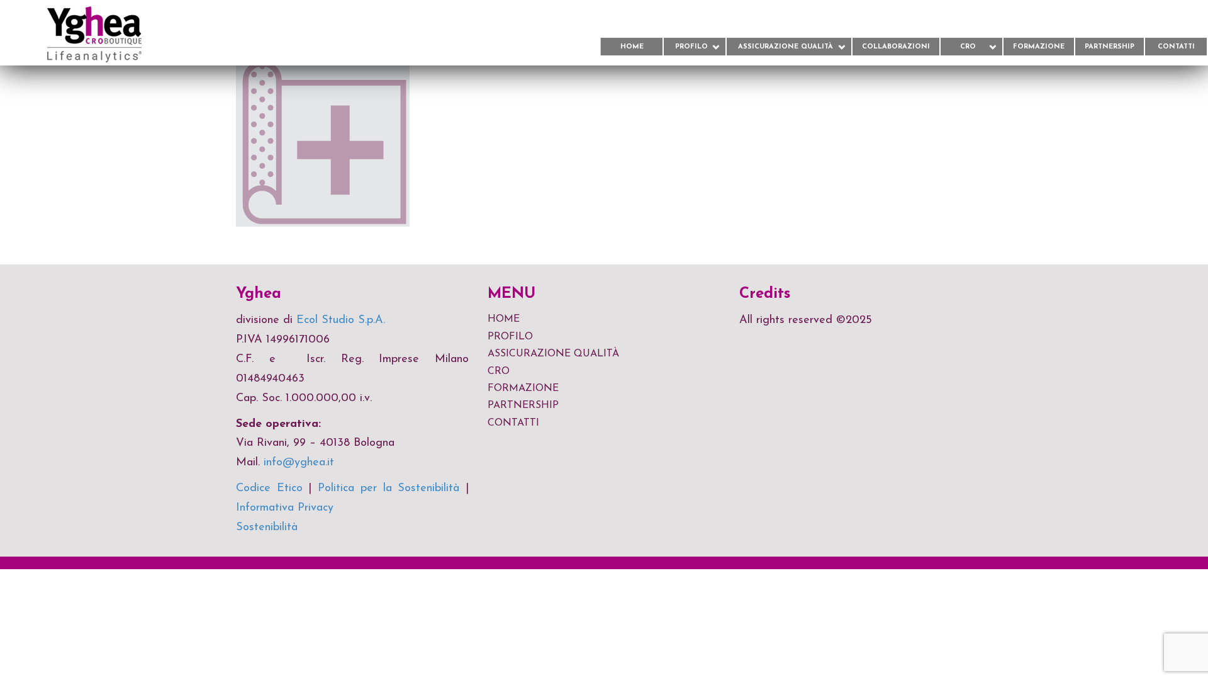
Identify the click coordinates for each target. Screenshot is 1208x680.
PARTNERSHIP (1109, 46)
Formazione (1039, 46)
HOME (504, 319)
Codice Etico (269, 488)
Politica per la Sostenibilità (388, 488)
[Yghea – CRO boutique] (71, 33)
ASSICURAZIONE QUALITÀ (785, 46)
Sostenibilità (267, 527)
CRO (968, 46)
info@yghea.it (299, 462)
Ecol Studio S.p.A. (340, 320)
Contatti (1176, 46)
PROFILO (691, 46)
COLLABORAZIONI (896, 46)
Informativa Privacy (284, 508)
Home (632, 46)
